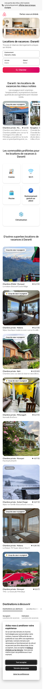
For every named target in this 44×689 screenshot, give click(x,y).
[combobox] (21, 55)
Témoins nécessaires (21, 668)
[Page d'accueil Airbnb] (4, 14)
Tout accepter (21, 662)
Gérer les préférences (21, 674)
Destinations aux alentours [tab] (13, 609)
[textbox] (12, 63)
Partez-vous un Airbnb (29, 14)
